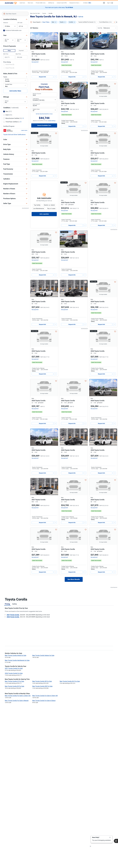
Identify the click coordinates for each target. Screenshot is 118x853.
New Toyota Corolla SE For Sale (14, 686)
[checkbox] (8, 65)
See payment (35, 62)
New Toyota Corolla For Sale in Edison (44, 700)
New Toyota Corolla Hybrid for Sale (15, 655)
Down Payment (36, 104)
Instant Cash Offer (62, 3)
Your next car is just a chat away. (59, 7)
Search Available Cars (44, 125)
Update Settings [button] (51, 120)
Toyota (44, 13)
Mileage (6, 100)
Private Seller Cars (40, 3)
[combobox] (15, 14)
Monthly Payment (37, 93)
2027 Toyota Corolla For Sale (14, 668)
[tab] (7, 604)
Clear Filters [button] (45, 22)
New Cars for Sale (35, 13)
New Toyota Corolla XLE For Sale (70, 681)
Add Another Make (15, 91)
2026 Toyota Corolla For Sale (14, 673)
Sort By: (100, 28)
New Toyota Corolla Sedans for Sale (43, 655)
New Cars (30, 3)
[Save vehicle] (56, 34)
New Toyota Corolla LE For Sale (14, 681)
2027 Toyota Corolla (13, 615)
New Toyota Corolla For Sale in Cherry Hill (45, 695)
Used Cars (22, 3)
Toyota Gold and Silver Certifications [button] (14, 134)
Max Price (18, 54)
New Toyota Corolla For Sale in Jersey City (18, 695)
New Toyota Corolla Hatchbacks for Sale (17, 660)
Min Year (7, 39)
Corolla (50, 13)
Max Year (19, 39)
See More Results (74, 579)
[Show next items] (114, 22)
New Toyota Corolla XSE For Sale (42, 686)
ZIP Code (19, 22)
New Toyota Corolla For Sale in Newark (17, 700)
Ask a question (44, 214)
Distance (5, 22)
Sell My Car (51, 3)
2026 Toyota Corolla (13, 617)
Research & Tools (74, 3)
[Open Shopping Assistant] (116, 841)
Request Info (42, 76)
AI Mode (87, 3)
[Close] (110, 837)
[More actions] (55, 76)
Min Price (5, 54)
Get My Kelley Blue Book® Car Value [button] (44, 113)
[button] (104, 3)
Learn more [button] (24, 130)
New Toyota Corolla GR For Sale (42, 681)
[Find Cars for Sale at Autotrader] (11, 2)
